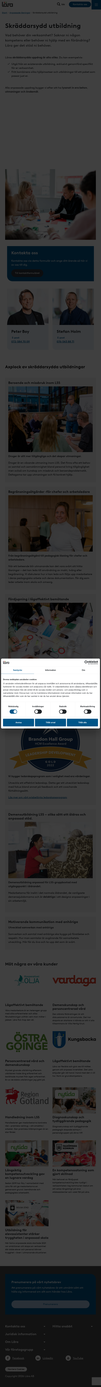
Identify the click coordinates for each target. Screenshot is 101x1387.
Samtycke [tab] (17, 670)
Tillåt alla (82, 722)
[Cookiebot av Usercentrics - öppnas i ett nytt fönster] (86, 662)
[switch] (38, 711)
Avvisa (19, 722)
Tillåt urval (50, 722)
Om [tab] (83, 670)
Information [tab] (50, 670)
